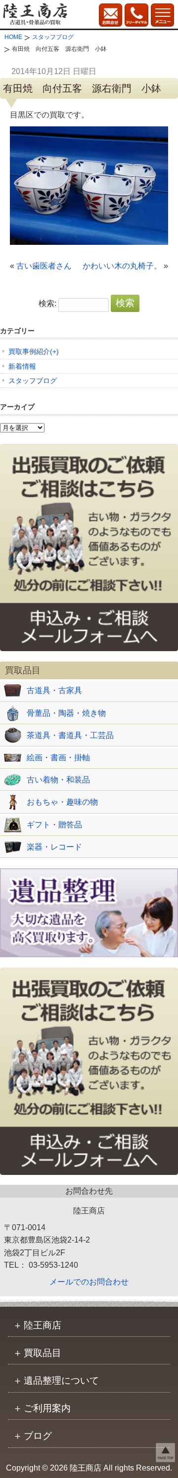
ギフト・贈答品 (54, 824)
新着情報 (22, 366)
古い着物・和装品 (58, 780)
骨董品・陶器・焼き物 (66, 713)
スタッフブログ (32, 381)
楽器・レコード (54, 847)
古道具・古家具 (54, 690)
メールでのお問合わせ (89, 1282)
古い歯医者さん (44, 266)
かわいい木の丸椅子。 (122, 266)
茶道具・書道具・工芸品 (70, 735)
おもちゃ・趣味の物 (62, 802)
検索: (47, 303)
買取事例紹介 (29, 351)
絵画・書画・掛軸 (58, 757)
